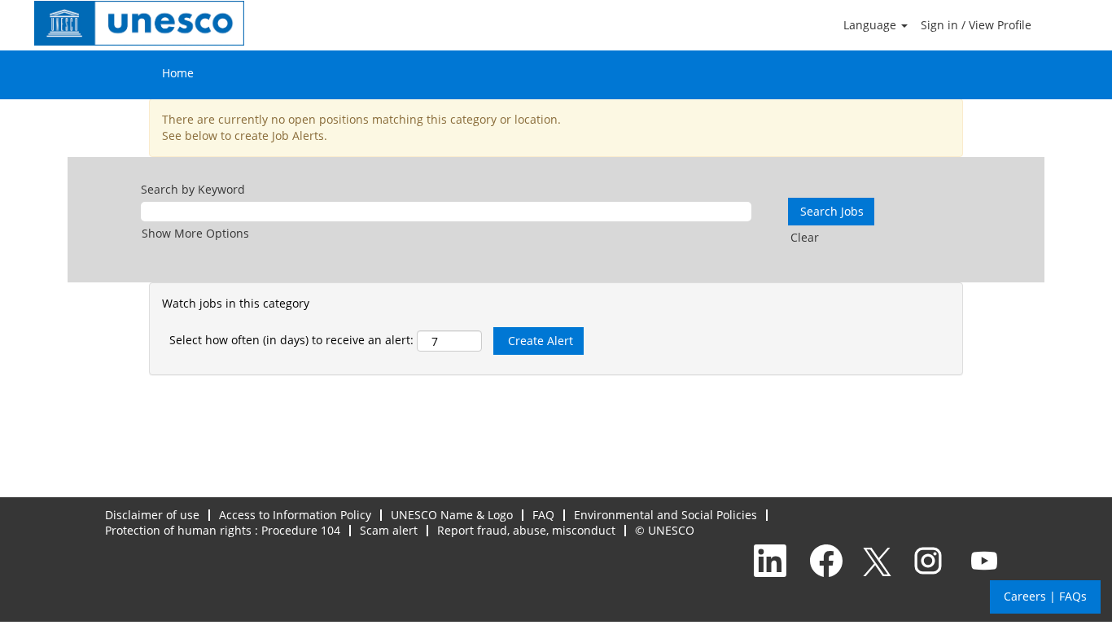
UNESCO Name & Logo (452, 514)
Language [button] (871, 25)
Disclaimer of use (152, 514)
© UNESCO (664, 530)
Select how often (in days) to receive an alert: (291, 339)
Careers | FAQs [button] (1045, 596)
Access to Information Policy (295, 514)
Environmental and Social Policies (665, 514)
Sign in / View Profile (976, 25)
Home (178, 73)
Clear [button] (804, 237)
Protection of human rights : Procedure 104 (222, 530)
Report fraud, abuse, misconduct (526, 530)
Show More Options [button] (195, 233)
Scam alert (389, 530)
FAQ (543, 514)
